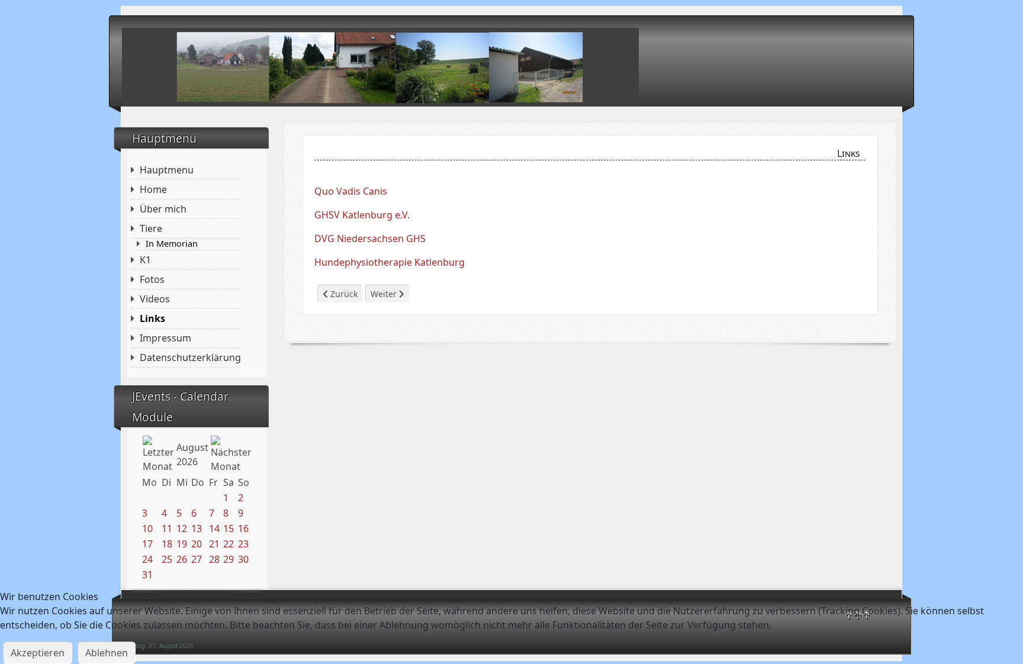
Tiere (151, 228)
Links (152, 318)
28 (214, 559)
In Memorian (172, 243)
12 (181, 528)
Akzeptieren (38, 652)
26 (181, 559)
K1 (145, 259)
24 (147, 559)
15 (228, 528)
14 (214, 528)
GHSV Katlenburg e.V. (362, 214)
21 (214, 543)
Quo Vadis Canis (350, 191)
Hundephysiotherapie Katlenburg (389, 262)
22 (228, 543)
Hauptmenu (167, 169)
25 (167, 559)
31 (147, 574)
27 (196, 559)
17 (147, 543)
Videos (155, 298)
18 (167, 543)
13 (196, 528)
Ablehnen (106, 652)
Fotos (152, 279)
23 (243, 543)
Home (153, 189)
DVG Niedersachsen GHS (370, 238)
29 (228, 559)
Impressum (165, 337)
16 (243, 528)
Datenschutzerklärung (190, 357)
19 (181, 543)
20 (196, 543)
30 (243, 559)
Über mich (163, 208)
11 (167, 528)
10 (147, 528)
